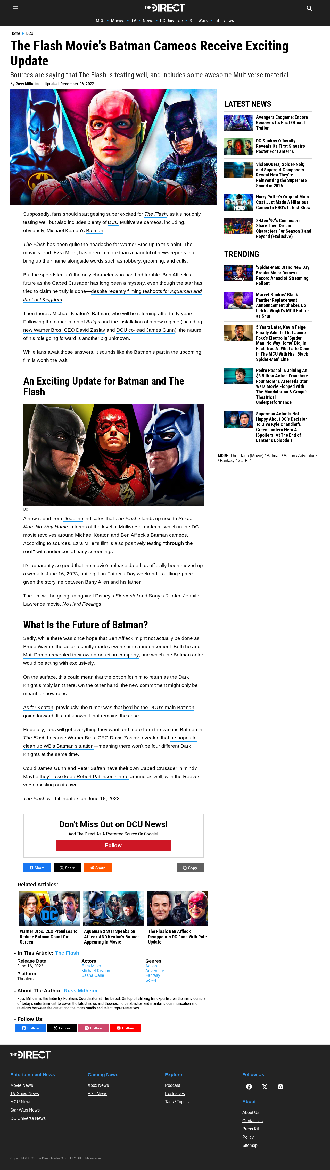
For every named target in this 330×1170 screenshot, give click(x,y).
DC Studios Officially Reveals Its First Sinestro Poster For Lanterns (280, 146)
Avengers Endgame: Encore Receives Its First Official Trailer (282, 122)
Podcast (172, 1085)
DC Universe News (28, 1118)
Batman (94, 230)
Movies (118, 20)
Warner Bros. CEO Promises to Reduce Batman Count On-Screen (48, 937)
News (148, 20)
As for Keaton (38, 707)
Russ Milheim (27, 83)
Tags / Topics (177, 1102)
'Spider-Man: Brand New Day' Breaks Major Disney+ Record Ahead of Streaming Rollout (283, 275)
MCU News (20, 1102)
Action (151, 966)
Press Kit (250, 1129)
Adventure (154, 971)
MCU (100, 20)
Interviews (224, 20)
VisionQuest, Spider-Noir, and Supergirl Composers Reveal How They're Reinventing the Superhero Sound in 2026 (281, 175)
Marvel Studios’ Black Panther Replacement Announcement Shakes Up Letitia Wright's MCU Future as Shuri (282, 305)
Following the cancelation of (61, 321)
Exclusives (175, 1093)
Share (40, 868)
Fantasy (152, 975)
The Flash (67, 953)
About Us (250, 1112)
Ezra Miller (65, 252)
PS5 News (97, 1093)
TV (133, 20)
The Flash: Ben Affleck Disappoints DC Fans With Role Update (177, 937)
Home (15, 33)
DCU (29, 33)
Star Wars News (25, 1110)
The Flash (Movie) (246, 455)
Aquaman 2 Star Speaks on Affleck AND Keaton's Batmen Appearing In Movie (112, 937)
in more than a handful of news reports (143, 252)
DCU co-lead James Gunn (145, 330)
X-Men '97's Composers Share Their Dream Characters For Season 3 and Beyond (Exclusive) (283, 228)
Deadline (73, 518)
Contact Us (252, 1120)
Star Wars (198, 20)
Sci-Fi (150, 980)
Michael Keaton (95, 971)
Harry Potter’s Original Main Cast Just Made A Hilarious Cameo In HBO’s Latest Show (283, 202)
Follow (33, 1028)
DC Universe (171, 20)
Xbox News (98, 1085)
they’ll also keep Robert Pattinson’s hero (84, 776)
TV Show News (24, 1093)
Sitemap (250, 1145)
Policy (248, 1137)
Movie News (21, 1085)
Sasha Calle (92, 975)
